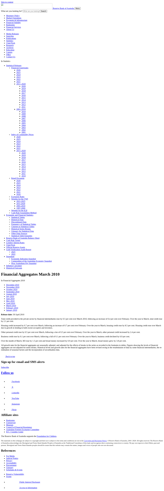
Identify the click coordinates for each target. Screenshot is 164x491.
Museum (9, 425)
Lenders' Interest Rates (15, 243)
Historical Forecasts (14, 268)
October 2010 (11, 289)
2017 (24, 93)
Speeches (10, 36)
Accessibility (11, 463)
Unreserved (11, 423)
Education (10, 50)
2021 (18, 82)
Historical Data (17, 220)
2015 (24, 98)
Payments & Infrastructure (16, 20)
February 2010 (12, 308)
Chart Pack (10, 43)
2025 (18, 72)
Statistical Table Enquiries (21, 236)
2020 (24, 86)
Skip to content (7, 2)
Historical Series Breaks (21, 229)
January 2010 (11, 310)
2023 (18, 77)
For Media (10, 456)
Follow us (7, 372)
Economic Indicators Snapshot (23, 259)
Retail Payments (17, 178)
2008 (24, 116)
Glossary (9, 467)
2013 (24, 102)
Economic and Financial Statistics (19, 215)
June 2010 (10, 299)
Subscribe (5, 367)
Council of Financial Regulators (19, 427)
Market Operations (13, 18)
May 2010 (10, 301)
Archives (9, 48)
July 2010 (10, 296)
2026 (18, 70)
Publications (11, 38)
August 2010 (11, 294)
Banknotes (10, 25)
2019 (24, 88)
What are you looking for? (11, 11)
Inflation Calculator (14, 266)
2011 (23, 107)
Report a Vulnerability (15, 474)
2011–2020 (21, 84)
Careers (9, 52)
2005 (24, 123)
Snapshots (10, 256)
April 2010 (10, 303)
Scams (8, 476)
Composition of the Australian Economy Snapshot (31, 261)
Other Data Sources (19, 233)
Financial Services (13, 27)
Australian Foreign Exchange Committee (22, 429)
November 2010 (12, 287)
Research (10, 45)
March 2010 (11, 305)
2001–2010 (21, 109)
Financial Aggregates (19, 68)
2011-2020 (20, 203)
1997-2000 (20, 208)
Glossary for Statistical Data (22, 231)
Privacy (9, 461)
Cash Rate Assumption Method (24, 213)
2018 (24, 91)
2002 (24, 130)
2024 (18, 75)
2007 (24, 118)
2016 (24, 95)
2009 (24, 114)
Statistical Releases (13, 65)
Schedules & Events (14, 470)
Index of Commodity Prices (22, 134)
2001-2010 (20, 206)
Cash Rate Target (13, 240)
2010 (24, 111)
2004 (24, 125)
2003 (24, 128)
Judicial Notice (12, 458)
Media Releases (12, 34)
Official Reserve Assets (15, 247)
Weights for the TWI (19, 199)
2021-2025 (20, 201)
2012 (24, 105)
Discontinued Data (18, 222)
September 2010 (12, 292)
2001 (24, 132)
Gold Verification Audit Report (18, 250)
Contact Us (10, 57)
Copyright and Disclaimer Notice (95, 441)
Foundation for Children (46, 436)
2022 (18, 79)
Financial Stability (13, 22)
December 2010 (12, 285)
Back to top (10, 356)
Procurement (11, 465)
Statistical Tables (18, 217)
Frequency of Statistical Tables (23, 224)
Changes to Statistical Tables (22, 226)
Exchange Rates (17, 197)
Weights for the (19, 210)
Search (43, 11)
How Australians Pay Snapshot (23, 263)
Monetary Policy (13, 16)
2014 (24, 100)
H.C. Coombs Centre (14, 432)
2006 (24, 121)
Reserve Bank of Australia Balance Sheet (22, 238)
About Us (10, 29)
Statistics (9, 41)
